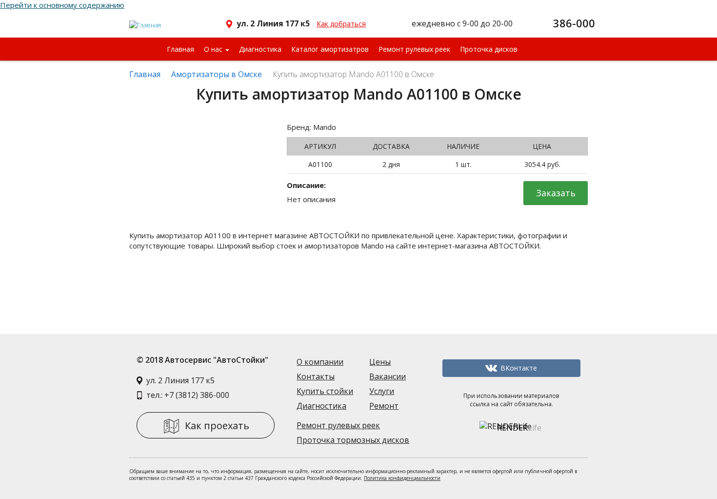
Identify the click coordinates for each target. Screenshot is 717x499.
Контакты (316, 376)
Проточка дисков (489, 49)
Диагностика (260, 49)
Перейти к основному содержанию (62, 5)
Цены (380, 361)
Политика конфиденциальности (402, 478)
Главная (180, 49)
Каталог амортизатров (330, 49)
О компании (320, 361)
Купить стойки (325, 391)
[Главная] (145, 21)
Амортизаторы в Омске (216, 74)
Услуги (381, 391)
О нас (214, 49)
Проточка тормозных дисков (353, 440)
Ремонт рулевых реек (414, 49)
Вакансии (387, 376)
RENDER (519, 427)
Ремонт (383, 405)
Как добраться (341, 23)
